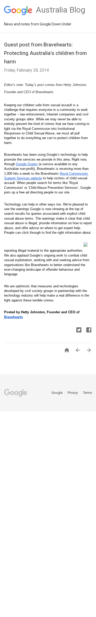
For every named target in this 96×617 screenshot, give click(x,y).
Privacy (73, 393)
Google (57, 393)
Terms (87, 393)
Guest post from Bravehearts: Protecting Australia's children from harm (45, 53)
